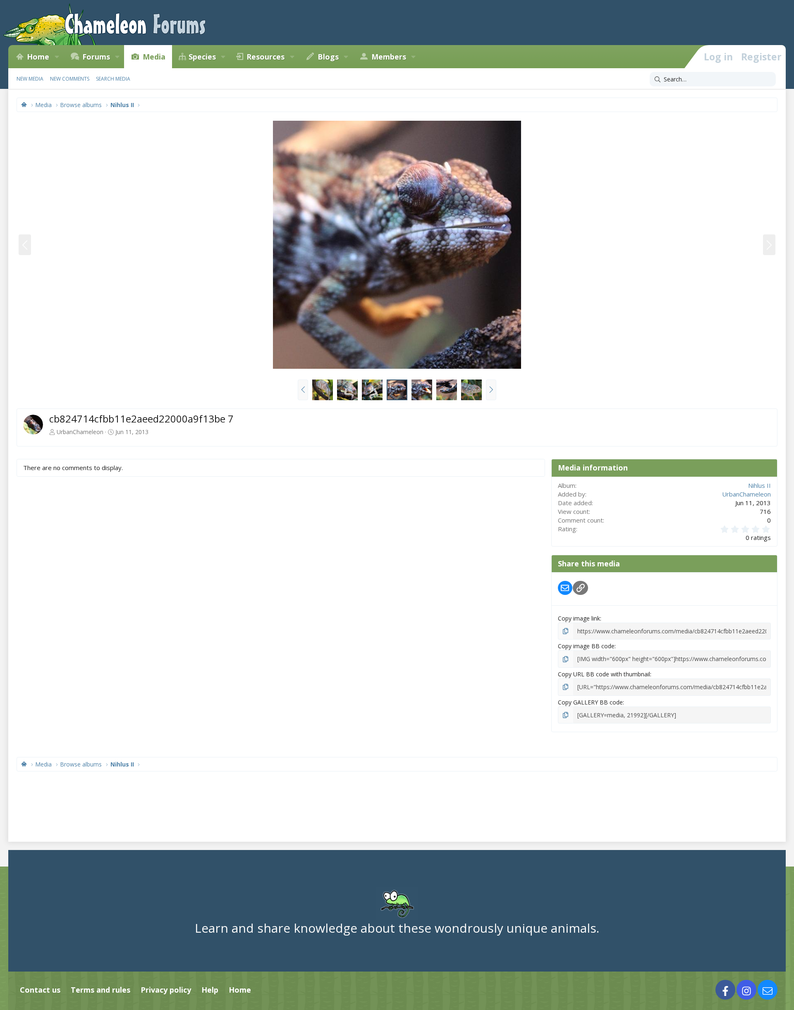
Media (154, 57)
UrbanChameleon (80, 432)
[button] (56, 56)
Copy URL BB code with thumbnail (604, 674)
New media (30, 78)
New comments (69, 78)
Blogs (328, 57)
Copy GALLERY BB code (590, 702)
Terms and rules (100, 990)
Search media (113, 78)
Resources (265, 57)
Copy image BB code (586, 646)
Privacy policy (166, 990)
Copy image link (579, 618)
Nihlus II (759, 485)
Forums (96, 57)
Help (209, 990)
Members (388, 57)
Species (202, 57)
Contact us (40, 990)
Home (38, 57)
